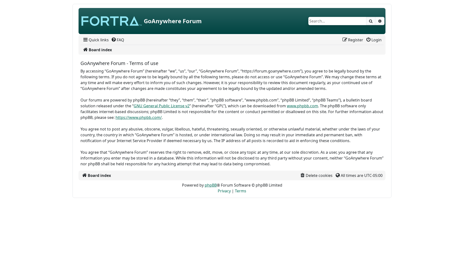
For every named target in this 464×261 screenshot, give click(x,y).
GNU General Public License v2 (161, 106)
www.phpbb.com (302, 106)
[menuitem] (95, 40)
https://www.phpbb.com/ (139, 117)
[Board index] (112, 21)
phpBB (211, 185)
